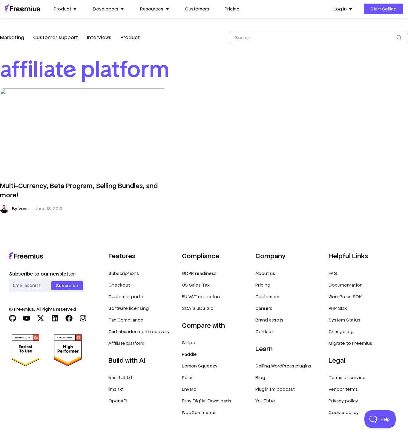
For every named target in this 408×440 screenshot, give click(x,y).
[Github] (12, 318)
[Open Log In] (350, 9)
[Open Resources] (167, 9)
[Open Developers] (122, 9)
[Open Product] (75, 9)
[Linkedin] (55, 318)
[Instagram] (83, 318)
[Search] (400, 37)
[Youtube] (26, 318)
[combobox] (311, 37)
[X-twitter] (40, 318)
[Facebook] (69, 318)
